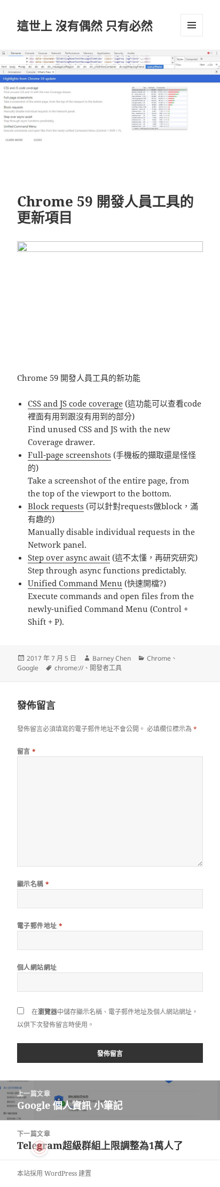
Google (27, 667)
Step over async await (69, 557)
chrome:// (68, 667)
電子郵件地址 (40, 925)
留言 (26, 751)
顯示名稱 (33, 884)
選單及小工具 (191, 25)
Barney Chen (111, 658)
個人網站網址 (37, 967)
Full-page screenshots (69, 454)
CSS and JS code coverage (75, 403)
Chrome (159, 658)
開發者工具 (106, 667)
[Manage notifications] (39, 1147)
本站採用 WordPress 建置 (54, 1173)
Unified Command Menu (75, 583)
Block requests (56, 506)
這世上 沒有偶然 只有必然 (85, 25)
